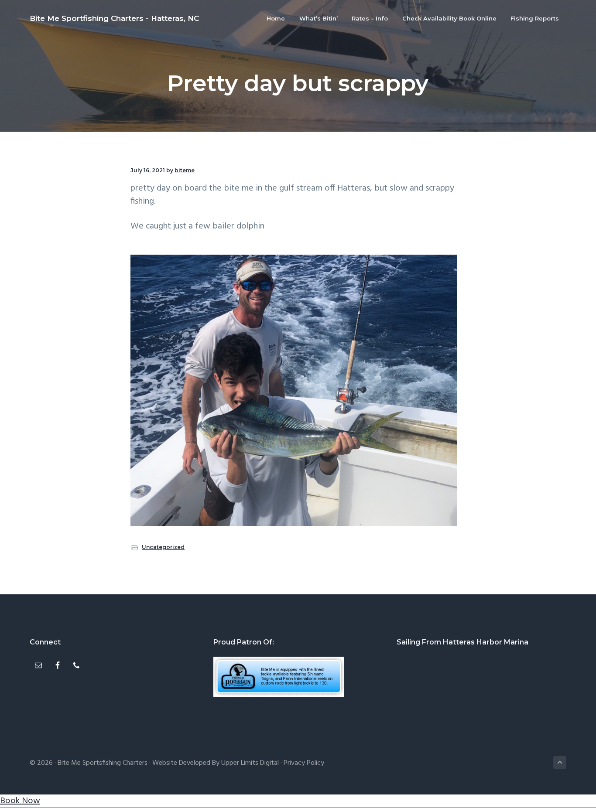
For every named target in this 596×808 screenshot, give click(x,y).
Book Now (20, 801)
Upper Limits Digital (250, 763)
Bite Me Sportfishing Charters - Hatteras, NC (114, 18)
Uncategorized (163, 547)
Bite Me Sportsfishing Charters (102, 763)
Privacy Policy (304, 763)
